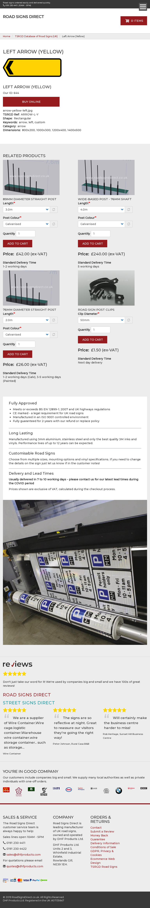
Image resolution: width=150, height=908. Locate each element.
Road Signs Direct (23, 16)
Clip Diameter (87, 314)
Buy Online (31, 101)
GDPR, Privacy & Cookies (102, 853)
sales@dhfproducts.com (23, 854)
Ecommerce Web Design (102, 861)
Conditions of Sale (103, 847)
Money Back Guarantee (99, 837)
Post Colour (11, 218)
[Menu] (143, 7)
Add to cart (17, 243)
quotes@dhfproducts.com (24, 866)
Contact (96, 827)
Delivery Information (105, 843)
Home (6, 36)
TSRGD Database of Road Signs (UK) (36, 36)
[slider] (14, 673)
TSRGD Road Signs (103, 866)
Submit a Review (102, 831)
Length (8, 203)
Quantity (9, 233)
